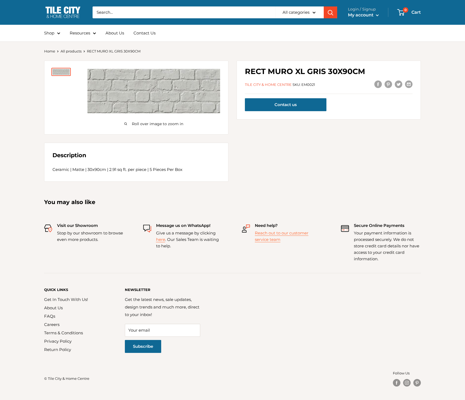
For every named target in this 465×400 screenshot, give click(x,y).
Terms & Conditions (63, 332)
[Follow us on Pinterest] (417, 383)
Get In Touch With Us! (66, 299)
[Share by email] (409, 84)
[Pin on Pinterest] (388, 84)
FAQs (49, 316)
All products (71, 51)
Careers (51, 324)
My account (361, 14)
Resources (80, 33)
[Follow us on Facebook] (396, 383)
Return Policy (57, 349)
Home (49, 51)
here (160, 239)
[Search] (330, 12)
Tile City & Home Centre (268, 84)
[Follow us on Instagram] (407, 383)
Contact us (285, 104)
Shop (49, 33)
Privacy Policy (58, 341)
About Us (114, 33)
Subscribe (143, 346)
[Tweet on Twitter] (398, 84)
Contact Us (144, 33)
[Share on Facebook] (378, 84)
